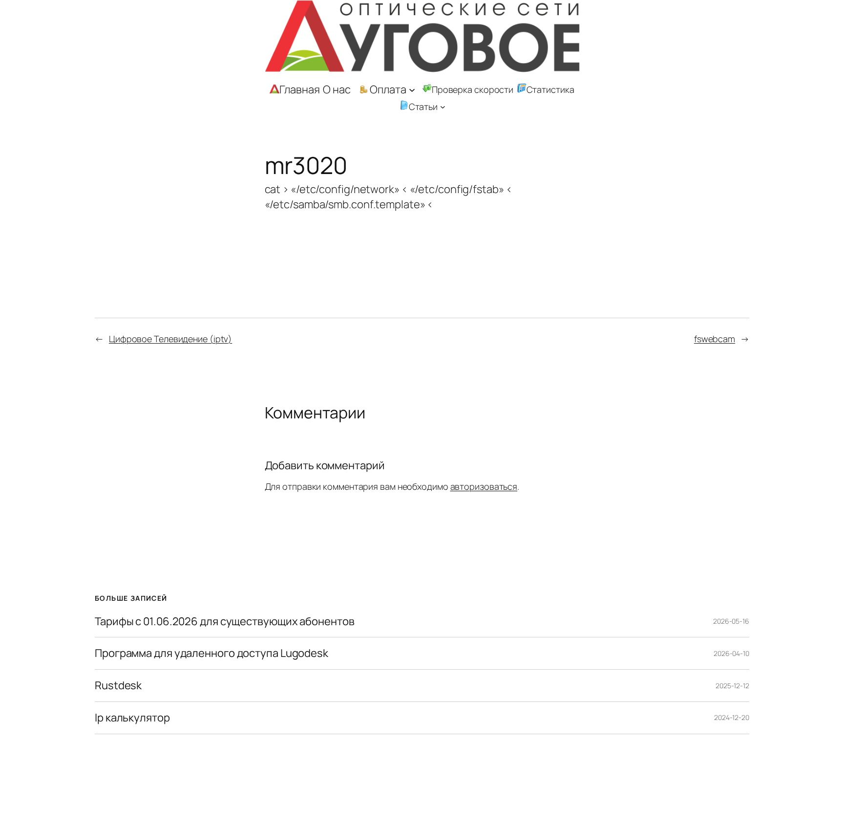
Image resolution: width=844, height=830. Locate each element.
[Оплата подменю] (412, 90)
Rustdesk (118, 685)
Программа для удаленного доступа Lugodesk (211, 653)
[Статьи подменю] (442, 106)
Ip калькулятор (132, 718)
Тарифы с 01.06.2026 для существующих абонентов (224, 621)
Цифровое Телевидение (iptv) (170, 339)
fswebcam (714, 339)
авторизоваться (484, 486)
